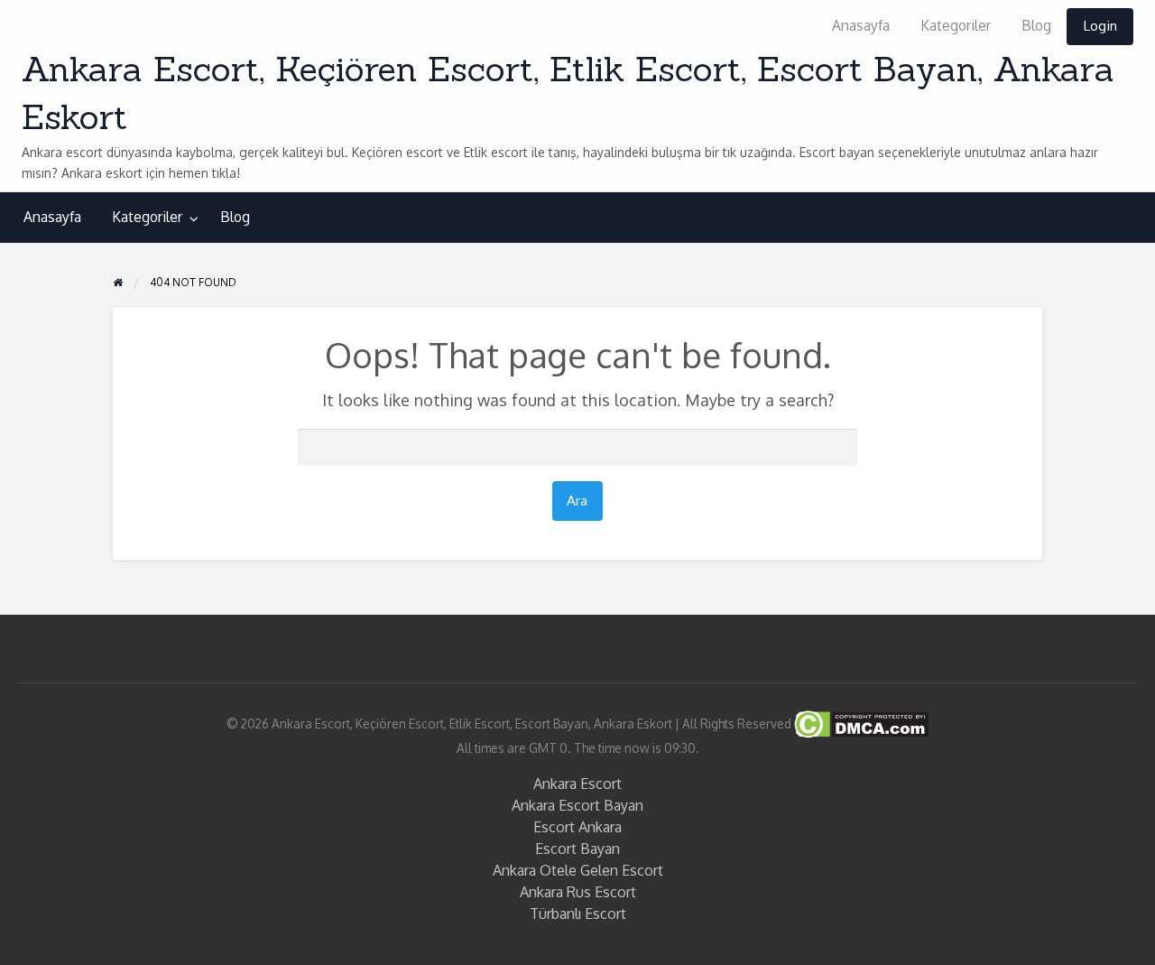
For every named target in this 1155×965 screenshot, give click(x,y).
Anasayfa (861, 25)
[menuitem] (861, 26)
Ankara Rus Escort (578, 892)
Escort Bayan (577, 849)
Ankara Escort (577, 784)
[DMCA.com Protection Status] (860, 722)
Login (1100, 25)
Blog (1036, 25)
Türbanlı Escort (578, 914)
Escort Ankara (577, 827)
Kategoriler (955, 25)
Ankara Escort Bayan (577, 805)
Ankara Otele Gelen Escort (578, 870)
